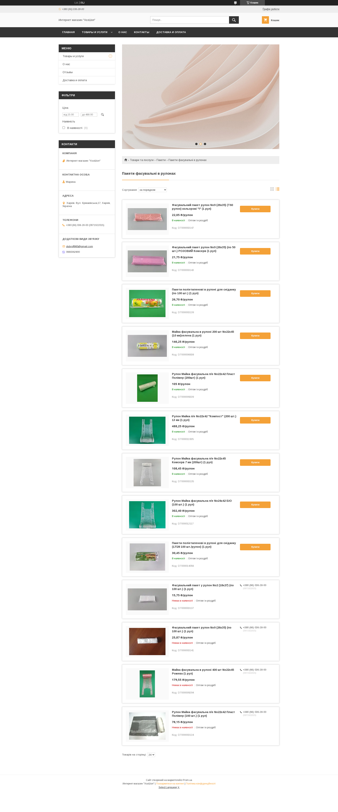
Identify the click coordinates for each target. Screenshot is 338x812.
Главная (68, 32)
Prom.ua (187, 780)
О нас (122, 32)
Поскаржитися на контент (170, 783)
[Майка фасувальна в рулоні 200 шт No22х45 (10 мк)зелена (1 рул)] (147, 345)
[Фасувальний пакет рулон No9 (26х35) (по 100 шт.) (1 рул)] (147, 641)
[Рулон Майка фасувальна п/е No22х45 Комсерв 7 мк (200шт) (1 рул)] (147, 472)
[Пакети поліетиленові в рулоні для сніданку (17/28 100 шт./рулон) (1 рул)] (147, 557)
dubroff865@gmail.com (79, 246)
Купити (255, 209)
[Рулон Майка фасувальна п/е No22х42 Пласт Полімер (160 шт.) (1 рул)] (147, 726)
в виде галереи (272, 190)
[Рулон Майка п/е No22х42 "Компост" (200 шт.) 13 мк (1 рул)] (147, 430)
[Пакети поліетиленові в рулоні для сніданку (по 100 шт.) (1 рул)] (147, 303)
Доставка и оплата (171, 32)
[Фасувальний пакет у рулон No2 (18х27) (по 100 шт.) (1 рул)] (147, 599)
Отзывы (68, 72)
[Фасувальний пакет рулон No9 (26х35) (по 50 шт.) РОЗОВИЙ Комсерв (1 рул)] (147, 261)
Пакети (161, 160)
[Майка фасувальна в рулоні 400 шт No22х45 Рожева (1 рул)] (147, 684)
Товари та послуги (142, 160)
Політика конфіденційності (201, 783)
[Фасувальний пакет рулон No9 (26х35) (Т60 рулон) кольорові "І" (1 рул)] (147, 219)
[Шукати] (234, 20)
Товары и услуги (94, 32)
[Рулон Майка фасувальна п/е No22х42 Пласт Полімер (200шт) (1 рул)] (147, 388)
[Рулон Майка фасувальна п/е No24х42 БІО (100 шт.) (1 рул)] (147, 515)
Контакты (141, 32)
